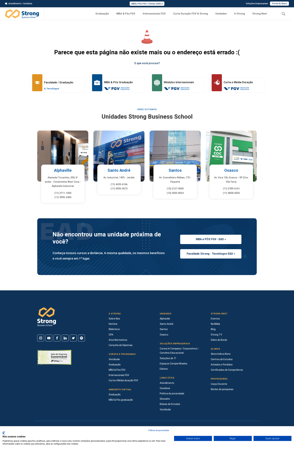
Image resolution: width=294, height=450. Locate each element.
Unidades (221, 13)
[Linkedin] (65, 338)
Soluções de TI (168, 358)
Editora (164, 368)
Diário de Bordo (219, 340)
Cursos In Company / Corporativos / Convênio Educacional (179, 350)
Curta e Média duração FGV (123, 380)
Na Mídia (215, 324)
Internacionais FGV (154, 13)
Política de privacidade (172, 393)
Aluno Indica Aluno (221, 353)
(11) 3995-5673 (119, 188)
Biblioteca (114, 329)
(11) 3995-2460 (62, 197)
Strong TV (216, 334)
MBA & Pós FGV (125, 13)
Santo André (119, 170)
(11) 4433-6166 (119, 184)
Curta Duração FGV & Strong (190, 13)
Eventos (215, 318)
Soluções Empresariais (257, 3)
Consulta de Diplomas (121, 345)
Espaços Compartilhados (173, 363)
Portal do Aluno (279, 3)
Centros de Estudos (222, 359)
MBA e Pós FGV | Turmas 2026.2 (147, 3)
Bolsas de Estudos (170, 404)
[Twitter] (73, 338)
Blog (213, 329)
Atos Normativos (118, 340)
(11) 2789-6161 (231, 188)
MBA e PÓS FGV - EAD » (211, 239)
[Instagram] (40, 338)
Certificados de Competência (227, 369)
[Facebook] (57, 338)
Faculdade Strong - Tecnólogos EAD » (211, 253)
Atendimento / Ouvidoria (20, 3)
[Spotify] (81, 338)
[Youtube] (48, 338)
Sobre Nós (114, 318)
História (113, 324)
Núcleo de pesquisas (222, 389)
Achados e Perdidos (222, 364)
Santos (175, 170)
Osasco (231, 170)
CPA (111, 334)
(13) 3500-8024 (175, 193)
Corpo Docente (219, 384)
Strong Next (259, 13)
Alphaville (63, 170)
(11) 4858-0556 (231, 193)
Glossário (165, 398)
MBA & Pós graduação (121, 399)
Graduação (102, 13)
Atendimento (167, 383)
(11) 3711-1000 (62, 193)
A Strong (239, 13)
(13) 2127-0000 (175, 188)
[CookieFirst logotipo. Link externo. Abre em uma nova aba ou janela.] (4, 433)
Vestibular (114, 359)
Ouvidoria (165, 388)
